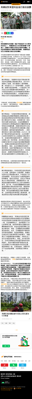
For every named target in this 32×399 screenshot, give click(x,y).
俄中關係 (14, 361)
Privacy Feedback (5, 378)
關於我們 (3, 374)
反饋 (14, 374)
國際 (9, 361)
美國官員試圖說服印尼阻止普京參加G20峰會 (15, 315)
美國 (6, 323)
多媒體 (22, 361)
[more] (29, 98)
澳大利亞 (4, 284)
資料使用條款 (9, 374)
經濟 (29, 361)
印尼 (2, 323)
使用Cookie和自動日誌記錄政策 (8, 376)
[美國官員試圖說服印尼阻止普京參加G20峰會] (16, 302)
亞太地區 (19, 102)
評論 (14, 323)
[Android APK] (5, 382)
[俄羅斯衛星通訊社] (5, 2)
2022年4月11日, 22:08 (6, 10)
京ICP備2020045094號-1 (7, 388)
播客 (26, 361)
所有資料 (2, 38)
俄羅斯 (5, 361)
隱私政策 (19, 376)
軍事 (10, 323)
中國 (2, 361)
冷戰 (13, 259)
